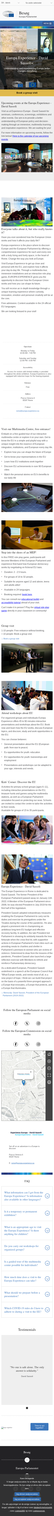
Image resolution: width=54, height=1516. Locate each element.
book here (27, 594)
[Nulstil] (49, 1054)
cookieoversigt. (39, 1511)
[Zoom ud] (49, 1068)
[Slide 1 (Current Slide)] (27, 1408)
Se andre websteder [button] (34, 3)
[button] (23, 1083)
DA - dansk (5, 3)
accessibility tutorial (11, 602)
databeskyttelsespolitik (43, 1507)
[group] (24, 1086)
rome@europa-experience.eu (22, 1163)
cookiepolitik (20, 1511)
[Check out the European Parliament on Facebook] (15, 1023)
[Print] (49, 1082)
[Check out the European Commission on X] (27, 1044)
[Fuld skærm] (49, 1075)
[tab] (27, 1452)
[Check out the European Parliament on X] (27, 1023)
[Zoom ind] (49, 1061)
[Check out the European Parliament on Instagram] (38, 1023)
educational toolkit (30, 599)
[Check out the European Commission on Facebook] (15, 1044)
